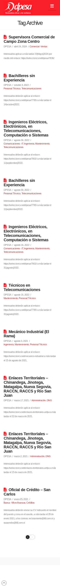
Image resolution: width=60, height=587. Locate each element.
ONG (49, 400)
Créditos (30, 502)
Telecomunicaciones (31, 88)
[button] (52, 6)
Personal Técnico (12, 88)
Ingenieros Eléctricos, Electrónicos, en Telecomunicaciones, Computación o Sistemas (26, 128)
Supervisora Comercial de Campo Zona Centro (29, 39)
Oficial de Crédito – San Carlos (27, 491)
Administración (38, 400)
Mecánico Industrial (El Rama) (26, 333)
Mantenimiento (42, 143)
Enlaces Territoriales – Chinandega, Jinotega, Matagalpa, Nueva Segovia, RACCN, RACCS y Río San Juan (27, 387)
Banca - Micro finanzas (14, 502)
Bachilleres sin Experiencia (19, 77)
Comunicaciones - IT (13, 143)
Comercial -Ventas (38, 46)
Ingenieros (29, 143)
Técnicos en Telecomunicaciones (22, 287)
